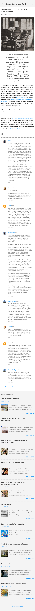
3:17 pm (10, 183)
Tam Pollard (11, 232)
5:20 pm (10, 227)
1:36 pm (10, 321)
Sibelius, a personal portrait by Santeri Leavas (22, 118)
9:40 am (10, 365)
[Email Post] (2, 135)
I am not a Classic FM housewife (12, 524)
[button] (33, 9)
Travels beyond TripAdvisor (11, 398)
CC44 (9, 141)
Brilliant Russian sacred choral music (14, 584)
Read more (30, 413)
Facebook (12, 128)
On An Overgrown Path (15, 4)
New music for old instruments (12, 564)
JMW (9, 205)
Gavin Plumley (12, 301)
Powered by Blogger (17, 606)
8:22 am (10, 382)
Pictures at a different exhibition (12, 462)
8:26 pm (10, 296)
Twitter (19, 128)
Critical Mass (6, 504)
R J (9, 343)
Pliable (10, 188)
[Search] (33, 4)
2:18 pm (10, 338)
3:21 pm (10, 200)
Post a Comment (8, 387)
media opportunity (21, 97)
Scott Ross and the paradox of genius (14, 544)
